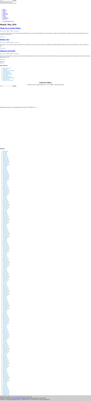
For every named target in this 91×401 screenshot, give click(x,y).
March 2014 (5, 329)
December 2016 (6, 290)
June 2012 (5, 355)
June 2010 (5, 383)
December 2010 (6, 376)
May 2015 (5, 313)
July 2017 (5, 281)
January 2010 (5, 389)
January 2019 (5, 260)
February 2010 (6, 388)
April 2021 (5, 227)
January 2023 (5, 202)
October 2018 (5, 263)
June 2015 (5, 311)
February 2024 (6, 187)
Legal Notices (6, 17)
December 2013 (6, 333)
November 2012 (6, 349)
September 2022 (6, 207)
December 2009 (6, 391)
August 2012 (5, 352)
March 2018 (5, 272)
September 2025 (6, 164)
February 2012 (6, 359)
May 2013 (5, 341)
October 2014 (5, 321)
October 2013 (5, 335)
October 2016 (5, 292)
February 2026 (6, 158)
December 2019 (6, 247)
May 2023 (5, 198)
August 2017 (5, 280)
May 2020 (5, 241)
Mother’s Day (4, 39)
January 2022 (5, 217)
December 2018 (6, 261)
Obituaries (5, 13)
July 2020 (5, 238)
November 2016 (6, 291)
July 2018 (5, 267)
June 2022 (5, 211)
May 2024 (5, 183)
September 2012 (6, 351)
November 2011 (6, 363)
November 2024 (6, 176)
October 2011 (5, 364)
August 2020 (5, 237)
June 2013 (5, 340)
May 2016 (5, 298)
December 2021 (6, 218)
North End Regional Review (9, 77)
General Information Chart (8, 21)
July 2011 (5, 368)
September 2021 (6, 221)
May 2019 (5, 255)
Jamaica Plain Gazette (7, 74)
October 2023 (5, 192)
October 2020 (5, 235)
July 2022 (5, 209)
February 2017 (6, 287)
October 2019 (5, 249)
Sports (4, 15)
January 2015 (5, 317)
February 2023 (6, 201)
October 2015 (5, 307)
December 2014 (6, 319)
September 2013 (6, 337)
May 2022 (5, 212)
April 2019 (5, 256)
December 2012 (6, 347)
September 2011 (6, 365)
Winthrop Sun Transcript (8, 80)
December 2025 (6, 160)
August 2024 (5, 180)
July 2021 (5, 224)
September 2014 (6, 322)
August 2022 (5, 208)
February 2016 (6, 302)
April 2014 (5, 328)
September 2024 (6, 178)
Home (4, 9)
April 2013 (5, 343)
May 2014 (5, 327)
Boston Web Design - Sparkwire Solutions (21, 398)
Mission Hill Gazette (7, 76)
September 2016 (6, 293)
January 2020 (5, 245)
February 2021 (6, 230)
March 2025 (5, 171)
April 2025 (5, 170)
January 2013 (5, 346)
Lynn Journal (5, 75)
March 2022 (5, 214)
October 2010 (5, 379)
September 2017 (6, 279)
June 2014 (5, 326)
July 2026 (5, 152)
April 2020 (5, 242)
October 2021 (5, 220)
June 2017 (5, 283)
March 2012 (5, 358)
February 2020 (6, 244)
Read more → (3, 36)
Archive (4, 16)
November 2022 (6, 205)
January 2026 (5, 159)
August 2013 (5, 338)
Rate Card (5, 19)
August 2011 (5, 367)
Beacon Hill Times (7, 68)
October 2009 (5, 393)
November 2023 (6, 190)
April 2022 (5, 213)
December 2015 (6, 304)
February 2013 (6, 345)
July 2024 (5, 181)
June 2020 (5, 239)
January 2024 (5, 188)
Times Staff (3, 31)
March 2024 (5, 186)
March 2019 (5, 257)
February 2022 (6, 215)
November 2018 (6, 262)
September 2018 (6, 265)
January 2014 (5, 332)
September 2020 (6, 236)
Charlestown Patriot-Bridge (8, 70)
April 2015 (5, 314)
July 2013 (5, 339)
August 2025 (5, 165)
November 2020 (6, 233)
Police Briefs (5, 14)
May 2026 (5, 154)
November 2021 (6, 219)
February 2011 (6, 374)
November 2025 (6, 162)
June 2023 (5, 196)
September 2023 (6, 193)
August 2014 (5, 323)
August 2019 (5, 251)
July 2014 (5, 325)
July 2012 (5, 353)
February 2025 (6, 172)
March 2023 (5, 200)
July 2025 (5, 166)
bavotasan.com (47, 399)
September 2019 (6, 250)
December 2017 (6, 275)
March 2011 (5, 373)
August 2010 (5, 381)
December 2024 (6, 175)
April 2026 (5, 156)
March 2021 (5, 229)
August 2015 (5, 309)
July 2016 (5, 296)
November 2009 (6, 392)
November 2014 (6, 320)
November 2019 (6, 248)
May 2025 (5, 169)
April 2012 (5, 357)
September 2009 (6, 394)
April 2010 (5, 386)
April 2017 (5, 285)
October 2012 (5, 350)
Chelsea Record (6, 71)
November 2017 (6, 277)
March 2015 (5, 315)
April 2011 (5, 371)
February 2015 (6, 316)
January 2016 (5, 303)
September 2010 (6, 380)
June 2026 (5, 153)
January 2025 (5, 174)
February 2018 (6, 273)
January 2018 (5, 274)
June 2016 (5, 297)
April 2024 (5, 184)
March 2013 (5, 344)
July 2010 (5, 382)
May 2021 (5, 226)
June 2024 (5, 182)
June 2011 (5, 369)
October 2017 (5, 278)
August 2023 (5, 194)
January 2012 (5, 361)
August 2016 (5, 295)
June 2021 (5, 225)
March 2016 (5, 301)
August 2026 (5, 151)
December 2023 (6, 189)
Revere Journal (6, 78)
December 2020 (6, 232)
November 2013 (6, 334)
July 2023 (5, 195)
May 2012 (5, 356)
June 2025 (5, 168)
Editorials (5, 10)
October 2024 (5, 177)
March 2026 (5, 157)
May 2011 (5, 370)
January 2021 (5, 231)
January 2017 (5, 289)
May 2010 (5, 385)
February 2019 (6, 259)
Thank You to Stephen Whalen (10, 28)
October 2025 (5, 163)
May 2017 (5, 284)
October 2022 (5, 206)
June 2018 (5, 268)
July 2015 (5, 310)
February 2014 (6, 331)
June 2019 (5, 254)
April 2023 (5, 199)
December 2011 (6, 362)
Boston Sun (5, 69)
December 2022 (6, 203)
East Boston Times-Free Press (6, 2)
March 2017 (5, 286)
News (4, 11)
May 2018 (5, 269)
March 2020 (5, 243)
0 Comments (16, 31)
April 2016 (5, 299)
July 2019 (5, 253)
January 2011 (5, 375)
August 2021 (5, 223)
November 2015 (6, 305)
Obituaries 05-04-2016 (7, 51)
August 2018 (5, 266)
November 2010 (6, 377)
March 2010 (5, 387)
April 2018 (5, 271)
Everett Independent (7, 72)
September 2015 (6, 308)
